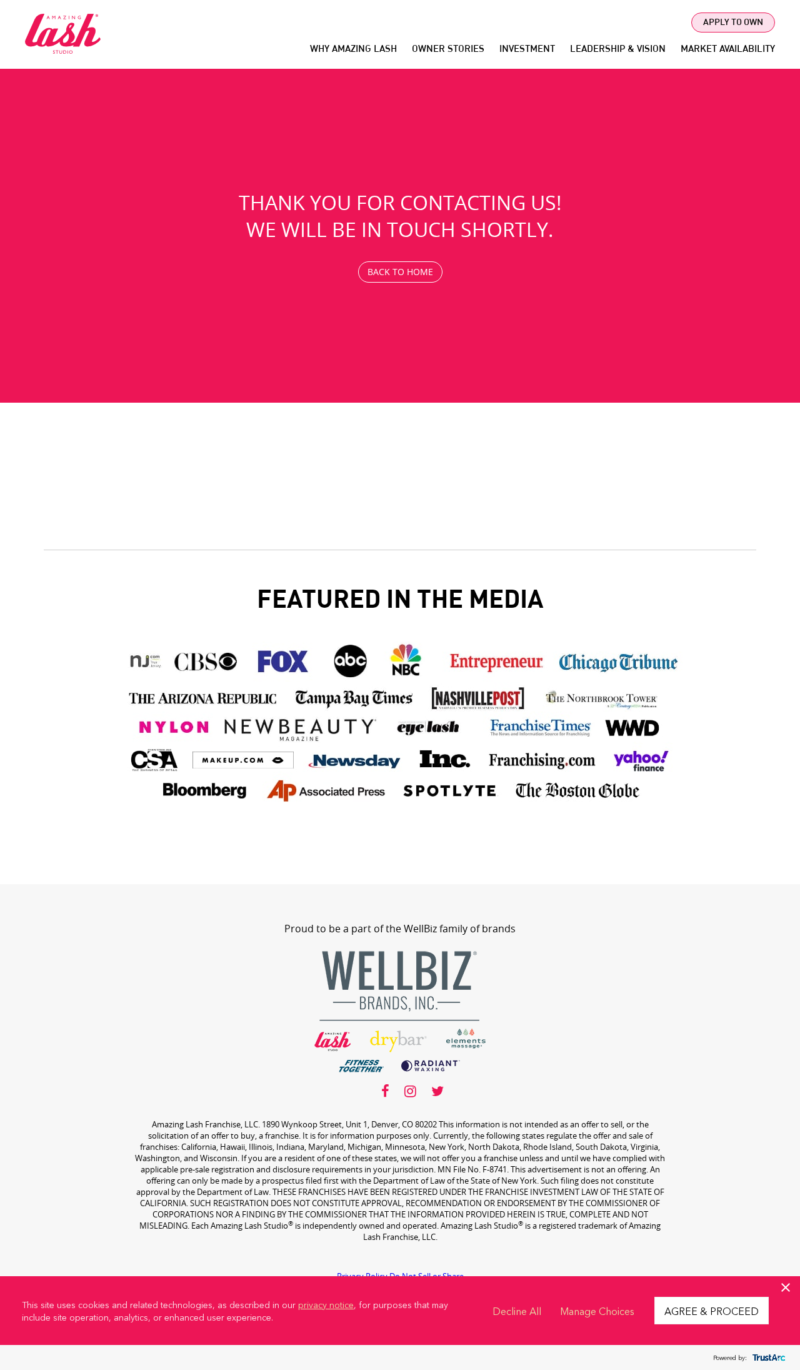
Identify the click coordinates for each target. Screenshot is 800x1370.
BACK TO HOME (400, 272)
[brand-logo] (400, 808)
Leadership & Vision (618, 49)
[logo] (63, 51)
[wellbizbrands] (400, 1075)
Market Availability (728, 49)
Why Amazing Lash (353, 49)
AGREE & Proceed (711, 1310)
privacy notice (326, 1304)
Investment (527, 49)
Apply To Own (733, 22)
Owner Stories (448, 49)
